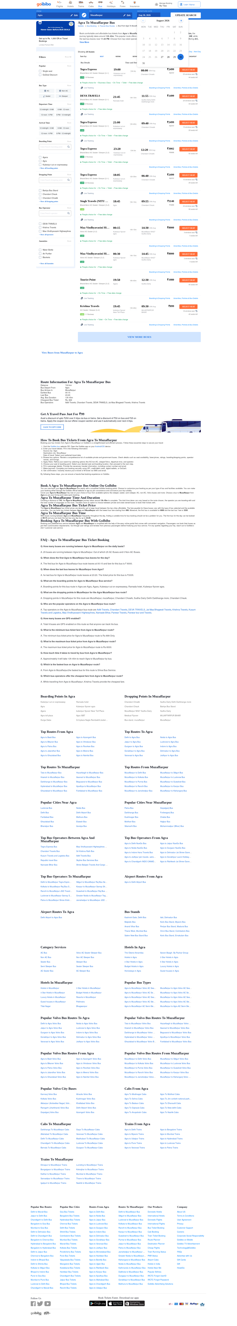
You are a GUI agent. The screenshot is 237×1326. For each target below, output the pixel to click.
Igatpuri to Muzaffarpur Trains (53, 1183)
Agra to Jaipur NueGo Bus (171, 843)
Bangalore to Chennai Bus (42, 1239)
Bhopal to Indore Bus (40, 1271)
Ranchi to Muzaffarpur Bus (130, 1227)
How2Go (181, 1267)
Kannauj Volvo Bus (49, 1094)
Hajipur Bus (165, 821)
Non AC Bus (46, 957)
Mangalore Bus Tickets (70, 1263)
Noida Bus (80, 808)
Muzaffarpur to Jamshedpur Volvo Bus (141, 1076)
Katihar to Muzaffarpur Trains (53, 1173)
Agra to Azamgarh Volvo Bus (88, 1058)
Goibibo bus (55, 446)
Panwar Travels (119, 612)
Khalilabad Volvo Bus (85, 1103)
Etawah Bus (81, 821)
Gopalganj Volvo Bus (50, 1112)
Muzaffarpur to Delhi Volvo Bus (138, 1058)
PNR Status (153, 1255)
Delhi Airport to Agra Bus (51, 917)
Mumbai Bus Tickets (68, 1239)
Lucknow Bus (46, 808)
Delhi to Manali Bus (39, 1211)
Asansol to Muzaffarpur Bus (88, 777)
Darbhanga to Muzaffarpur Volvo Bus (140, 1032)
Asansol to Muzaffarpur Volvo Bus (174, 1028)
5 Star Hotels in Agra (169, 961)
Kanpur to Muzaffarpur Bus (130, 1231)
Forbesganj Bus (167, 812)
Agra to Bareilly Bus (97, 1259)
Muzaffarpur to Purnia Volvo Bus (138, 1067)
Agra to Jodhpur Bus (98, 1247)
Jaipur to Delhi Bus (39, 1215)
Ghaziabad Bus (47, 821)
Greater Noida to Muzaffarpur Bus (133, 1255)
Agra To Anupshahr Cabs (135, 1112)
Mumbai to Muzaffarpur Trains (89, 1173)
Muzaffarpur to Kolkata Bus (136, 777)
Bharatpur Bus (47, 826)
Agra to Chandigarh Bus (99, 1283)
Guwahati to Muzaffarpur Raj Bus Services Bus (96, 891)
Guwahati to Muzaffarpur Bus (131, 1235)
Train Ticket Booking (156, 1235)
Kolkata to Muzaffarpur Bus (130, 1223)
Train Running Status (157, 1251)
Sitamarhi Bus (131, 826)
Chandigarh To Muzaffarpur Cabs (55, 1143)
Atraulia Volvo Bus (84, 1094)
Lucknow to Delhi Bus (40, 1283)
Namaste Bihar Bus (49, 864)
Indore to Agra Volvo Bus (87, 1032)
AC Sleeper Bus (83, 970)
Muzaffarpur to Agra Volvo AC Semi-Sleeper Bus (181, 992)
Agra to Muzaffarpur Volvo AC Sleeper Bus (143, 1001)
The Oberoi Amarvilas (134, 952)
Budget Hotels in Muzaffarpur (88, 992)
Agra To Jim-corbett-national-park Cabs (177, 1098)
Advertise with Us (184, 1255)
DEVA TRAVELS (136, 609)
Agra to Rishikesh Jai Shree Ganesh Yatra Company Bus (184, 861)
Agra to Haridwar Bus (98, 1255)
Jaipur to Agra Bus (133, 741)
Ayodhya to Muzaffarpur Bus (88, 786)
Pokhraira (80, 1001)
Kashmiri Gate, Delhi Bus (135, 917)
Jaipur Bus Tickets (68, 1279)
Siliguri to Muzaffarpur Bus (130, 1215)
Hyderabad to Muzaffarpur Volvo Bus (140, 1037)
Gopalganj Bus (166, 808)
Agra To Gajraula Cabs (134, 1107)
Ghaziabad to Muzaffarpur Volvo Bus (140, 1041)
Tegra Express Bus (49, 846)
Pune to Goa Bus (38, 1275)
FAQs (179, 1251)
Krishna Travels (180, 609)
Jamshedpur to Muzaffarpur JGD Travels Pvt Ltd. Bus (99, 900)
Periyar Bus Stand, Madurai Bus (174, 926)
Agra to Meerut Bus (84, 750)
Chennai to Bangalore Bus (42, 1255)
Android (98, 446)
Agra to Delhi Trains (133, 1129)
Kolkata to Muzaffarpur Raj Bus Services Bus (60, 886)
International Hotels (156, 1215)
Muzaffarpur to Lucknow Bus (172, 777)
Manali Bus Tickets (68, 1243)
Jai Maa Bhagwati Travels (158, 609)
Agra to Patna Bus (48, 746)
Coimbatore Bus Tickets (70, 1235)
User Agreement (184, 1219)
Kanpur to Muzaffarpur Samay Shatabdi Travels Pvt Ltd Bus (102, 886)
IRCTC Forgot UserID (157, 1275)
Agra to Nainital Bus (84, 755)
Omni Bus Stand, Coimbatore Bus (174, 931)
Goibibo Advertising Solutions (160, 1283)
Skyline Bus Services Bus (87, 860)
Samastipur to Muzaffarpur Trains (55, 1178)
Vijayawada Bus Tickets (70, 1259)
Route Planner (154, 1239)
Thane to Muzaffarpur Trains (88, 1178)
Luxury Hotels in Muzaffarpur (53, 997)
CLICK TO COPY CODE (52, 427)
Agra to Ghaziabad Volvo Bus (53, 1076)
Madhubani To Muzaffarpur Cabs (90, 1138)
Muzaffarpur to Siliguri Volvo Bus (174, 1058)
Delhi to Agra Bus (132, 737)
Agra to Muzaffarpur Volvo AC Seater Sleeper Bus (146, 988)
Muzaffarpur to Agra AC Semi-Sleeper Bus (178, 1006)
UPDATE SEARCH (185, 15)
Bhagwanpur (81, 1006)
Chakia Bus (165, 817)
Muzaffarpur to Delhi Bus (135, 772)
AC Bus (44, 952)
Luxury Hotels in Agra (169, 966)
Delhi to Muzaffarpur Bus (129, 1211)
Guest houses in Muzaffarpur (53, 1001)
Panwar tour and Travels (139, 612)
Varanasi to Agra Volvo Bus (52, 1041)
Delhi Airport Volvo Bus (86, 1107)
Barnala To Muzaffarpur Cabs (53, 1147)
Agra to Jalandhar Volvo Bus (53, 1072)
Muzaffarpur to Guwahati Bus (172, 781)
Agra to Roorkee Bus (85, 746)
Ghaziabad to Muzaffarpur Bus (54, 790)
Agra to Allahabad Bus (99, 1279)
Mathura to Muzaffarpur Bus (131, 1283)
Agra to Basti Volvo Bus (51, 1058)
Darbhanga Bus (131, 812)
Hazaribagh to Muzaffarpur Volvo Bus (176, 1023)
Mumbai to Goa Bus (39, 1227)
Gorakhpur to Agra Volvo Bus (53, 1037)
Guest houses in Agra (169, 970)
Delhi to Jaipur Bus (39, 1251)
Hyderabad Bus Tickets (70, 1219)
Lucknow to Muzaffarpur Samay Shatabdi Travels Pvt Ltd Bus (67, 895)
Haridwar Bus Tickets (69, 1271)
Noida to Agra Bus (168, 737)
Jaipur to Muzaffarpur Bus (130, 1243)
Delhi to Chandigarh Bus (41, 1235)
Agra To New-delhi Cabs (170, 1107)
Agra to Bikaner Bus (49, 741)
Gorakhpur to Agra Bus (135, 750)
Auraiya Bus (81, 826)
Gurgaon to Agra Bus (134, 746)
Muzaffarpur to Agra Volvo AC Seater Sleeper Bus (181, 988)
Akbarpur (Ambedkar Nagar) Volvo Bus (57, 1103)
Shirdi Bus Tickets (67, 1231)
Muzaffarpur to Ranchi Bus (136, 786)
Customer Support (185, 1227)
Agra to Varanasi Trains (135, 1147)
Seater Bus (45, 961)
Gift (178, 1263)
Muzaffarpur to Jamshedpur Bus (138, 790)
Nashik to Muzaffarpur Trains (88, 1183)
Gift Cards (181, 1259)
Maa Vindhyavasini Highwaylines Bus (92, 846)
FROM (38, 11)
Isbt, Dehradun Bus (168, 917)
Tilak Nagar (46, 1006)
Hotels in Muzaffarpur (50, 988)
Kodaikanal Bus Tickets (70, 1267)
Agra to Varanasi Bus (98, 1243)
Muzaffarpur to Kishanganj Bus (173, 790)
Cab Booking (153, 1231)
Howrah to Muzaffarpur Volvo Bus (139, 1028)
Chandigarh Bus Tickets (70, 1275)
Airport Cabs (153, 1259)
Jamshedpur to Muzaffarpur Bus (132, 1251)
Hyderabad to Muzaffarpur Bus (54, 786)
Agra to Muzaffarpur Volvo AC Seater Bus (142, 997)
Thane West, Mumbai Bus (136, 931)
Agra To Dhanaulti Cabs (170, 1103)
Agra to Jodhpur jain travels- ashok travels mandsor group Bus (152, 856)
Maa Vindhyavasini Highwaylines (78, 612)
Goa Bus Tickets (67, 1211)
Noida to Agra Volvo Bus (86, 1023)
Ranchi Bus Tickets (68, 1287)
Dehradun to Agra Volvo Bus (88, 1037)
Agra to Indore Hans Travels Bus (139, 852)
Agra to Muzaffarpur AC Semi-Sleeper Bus (143, 1006)
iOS (103, 446)
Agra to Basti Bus (48, 737)
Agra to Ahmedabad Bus (100, 1251)
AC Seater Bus (47, 970)
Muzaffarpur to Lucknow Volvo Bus (175, 1063)
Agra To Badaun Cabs (134, 1103)
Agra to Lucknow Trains (170, 1143)
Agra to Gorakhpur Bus (99, 1239)
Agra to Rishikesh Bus (98, 1267)
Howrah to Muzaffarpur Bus (52, 777)
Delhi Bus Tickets (67, 1227)
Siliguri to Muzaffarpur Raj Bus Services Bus (95, 882)
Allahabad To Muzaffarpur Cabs (54, 1134)
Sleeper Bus (81, 961)
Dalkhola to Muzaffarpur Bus (131, 1271)
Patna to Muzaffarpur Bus (130, 1247)
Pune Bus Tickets (67, 1255)
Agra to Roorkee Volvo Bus (88, 1067)
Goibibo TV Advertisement (188, 1243)
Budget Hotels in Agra (134, 966)
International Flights (156, 1223)
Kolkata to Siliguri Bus (40, 1267)
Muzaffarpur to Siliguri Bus (171, 772)
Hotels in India (154, 1263)
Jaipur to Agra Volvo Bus (51, 1028)
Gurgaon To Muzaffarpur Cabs (89, 1147)
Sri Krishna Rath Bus (85, 851)
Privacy (180, 1223)
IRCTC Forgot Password (158, 1279)
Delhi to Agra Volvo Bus (51, 1023)
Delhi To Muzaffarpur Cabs (52, 1138)
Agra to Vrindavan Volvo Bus (88, 1063)
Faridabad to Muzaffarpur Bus (89, 790)
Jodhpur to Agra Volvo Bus (87, 1041)
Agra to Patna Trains (169, 1147)
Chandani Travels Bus (50, 851)
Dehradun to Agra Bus (170, 750)
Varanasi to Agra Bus (134, 755)
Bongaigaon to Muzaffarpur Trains (55, 1169)
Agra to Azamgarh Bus (86, 737)
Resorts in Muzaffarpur (86, 997)
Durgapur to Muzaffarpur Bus (131, 1275)
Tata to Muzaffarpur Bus (51, 772)
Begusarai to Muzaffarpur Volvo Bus (175, 1032)
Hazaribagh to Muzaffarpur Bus (89, 772)
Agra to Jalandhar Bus (50, 750)
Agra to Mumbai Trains (170, 1134)
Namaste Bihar (103, 612)
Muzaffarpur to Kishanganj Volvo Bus (176, 1076)
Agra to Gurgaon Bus (98, 1227)
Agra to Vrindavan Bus (86, 741)
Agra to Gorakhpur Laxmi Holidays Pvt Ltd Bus (180, 856)
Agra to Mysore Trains (134, 1134)
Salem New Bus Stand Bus (136, 935)
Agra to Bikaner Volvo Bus (52, 1063)
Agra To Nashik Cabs (169, 1112)
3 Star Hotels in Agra (169, 957)
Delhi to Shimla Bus (39, 1263)
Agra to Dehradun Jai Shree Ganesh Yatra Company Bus (185, 852)
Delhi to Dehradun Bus (40, 1231)
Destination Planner (156, 1243)
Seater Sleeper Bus (84, 966)
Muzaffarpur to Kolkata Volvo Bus (139, 1063)
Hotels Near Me (154, 1267)
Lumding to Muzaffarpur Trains (89, 1164)
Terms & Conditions (185, 1215)
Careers (180, 1231)
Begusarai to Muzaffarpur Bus (89, 781)
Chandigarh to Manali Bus (42, 1287)
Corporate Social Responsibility (190, 1235)
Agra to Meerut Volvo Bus (87, 1072)
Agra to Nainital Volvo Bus (87, 1076)
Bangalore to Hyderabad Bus (43, 1247)
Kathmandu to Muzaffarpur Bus (132, 1267)
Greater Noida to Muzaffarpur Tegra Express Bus (97, 895)
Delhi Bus (45, 812)
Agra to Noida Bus (97, 1215)
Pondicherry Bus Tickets (70, 1251)
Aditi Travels (103, 609)
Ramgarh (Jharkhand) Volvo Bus (55, 1107)
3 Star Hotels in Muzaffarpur (88, 988)
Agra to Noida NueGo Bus (136, 847)
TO (90, 11)
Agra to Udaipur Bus (98, 1287)
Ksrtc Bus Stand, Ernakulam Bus (174, 935)
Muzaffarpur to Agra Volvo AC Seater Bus (178, 997)
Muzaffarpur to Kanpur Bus (172, 786)
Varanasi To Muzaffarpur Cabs (89, 1134)
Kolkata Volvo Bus (48, 1098)
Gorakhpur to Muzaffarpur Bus (132, 1279)
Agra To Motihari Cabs (170, 1094)
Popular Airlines (154, 1271)
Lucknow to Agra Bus (169, 741)
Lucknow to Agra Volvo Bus (88, 1028)
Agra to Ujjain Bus (97, 1263)
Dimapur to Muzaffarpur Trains (54, 1164)
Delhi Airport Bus (83, 812)
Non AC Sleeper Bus (85, 957)
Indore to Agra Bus (168, 746)
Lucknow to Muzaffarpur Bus (131, 1219)
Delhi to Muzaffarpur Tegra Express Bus (58, 882)
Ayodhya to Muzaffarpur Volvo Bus (175, 1037)
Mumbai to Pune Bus (40, 1279)
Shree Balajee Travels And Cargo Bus (92, 864)
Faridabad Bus (47, 817)
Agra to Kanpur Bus (97, 1271)
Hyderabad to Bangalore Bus (43, 1243)
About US (181, 1211)
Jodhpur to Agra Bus (169, 755)
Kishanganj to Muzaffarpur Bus (132, 1259)
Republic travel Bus (49, 860)
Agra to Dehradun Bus (99, 1235)
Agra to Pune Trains (133, 1143)
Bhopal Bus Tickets (68, 1283)
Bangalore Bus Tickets (69, 1215)
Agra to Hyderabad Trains (171, 1138)
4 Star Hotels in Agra (134, 961)
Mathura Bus (81, 817)
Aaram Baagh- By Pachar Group (174, 952)
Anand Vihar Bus (132, 926)
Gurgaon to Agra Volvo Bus (52, 1032)
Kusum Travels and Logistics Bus (55, 855)
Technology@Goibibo (186, 1247)
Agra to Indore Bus (97, 1231)
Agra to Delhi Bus (96, 1211)
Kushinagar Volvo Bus (85, 1098)
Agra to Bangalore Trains (171, 1129)
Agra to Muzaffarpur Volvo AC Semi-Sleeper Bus (145, 992)
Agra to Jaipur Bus (97, 1219)
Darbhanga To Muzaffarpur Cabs (55, 1129)
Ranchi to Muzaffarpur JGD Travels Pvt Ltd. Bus (61, 891)
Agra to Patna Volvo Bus (51, 1067)
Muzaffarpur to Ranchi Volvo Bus (139, 1072)
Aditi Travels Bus (83, 855)
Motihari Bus (130, 821)
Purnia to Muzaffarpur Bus (130, 1239)
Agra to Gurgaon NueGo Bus (172, 847)
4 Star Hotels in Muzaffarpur (53, 992)
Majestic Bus (130, 921)
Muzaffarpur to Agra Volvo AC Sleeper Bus (178, 1001)
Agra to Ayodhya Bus (98, 1275)
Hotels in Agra (131, 957)
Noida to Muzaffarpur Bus (130, 1263)
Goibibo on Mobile (185, 1239)
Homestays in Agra (133, 970)
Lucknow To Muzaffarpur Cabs (89, 1143)
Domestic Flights (155, 1219)
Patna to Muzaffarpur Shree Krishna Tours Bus (61, 900)
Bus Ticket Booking (156, 1227)
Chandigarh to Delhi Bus (41, 1219)
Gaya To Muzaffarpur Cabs (88, 1129)
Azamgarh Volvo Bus (85, 1112)
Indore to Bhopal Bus (40, 1259)
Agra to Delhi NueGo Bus (135, 843)
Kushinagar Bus (131, 817)
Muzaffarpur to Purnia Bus (136, 781)
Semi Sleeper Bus (48, 966)
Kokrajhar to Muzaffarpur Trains (90, 1169)
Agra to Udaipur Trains (134, 1138)
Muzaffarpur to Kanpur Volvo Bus (174, 1072)
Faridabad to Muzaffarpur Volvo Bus (175, 1041)
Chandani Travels (118, 609)
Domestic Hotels (155, 1211)
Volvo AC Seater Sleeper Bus (88, 952)
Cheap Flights (154, 1247)
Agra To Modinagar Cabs (135, 1094)
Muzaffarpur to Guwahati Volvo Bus (175, 1067)
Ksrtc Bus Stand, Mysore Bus (172, 921)
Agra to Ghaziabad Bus (51, 755)
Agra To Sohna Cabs (134, 1098)
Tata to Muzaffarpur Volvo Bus (138, 1023)
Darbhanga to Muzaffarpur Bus (54, 781)
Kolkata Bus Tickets (68, 1247)
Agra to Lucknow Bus (98, 1223)
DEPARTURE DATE (144, 11)
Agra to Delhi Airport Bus (135, 882)
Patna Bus (129, 808)
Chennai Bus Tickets (69, 1223)
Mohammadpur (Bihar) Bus (172, 826)
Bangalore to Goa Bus (40, 1223)
